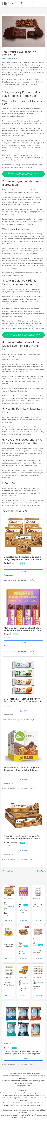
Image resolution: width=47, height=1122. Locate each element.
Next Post (41, 871)
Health (5, 58)
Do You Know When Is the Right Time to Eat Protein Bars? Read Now (23, 173)
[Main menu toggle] (42, 4)
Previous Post (7, 871)
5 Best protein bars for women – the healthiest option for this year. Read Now (23, 335)
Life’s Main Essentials (19, 4)
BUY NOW (23, 571)
